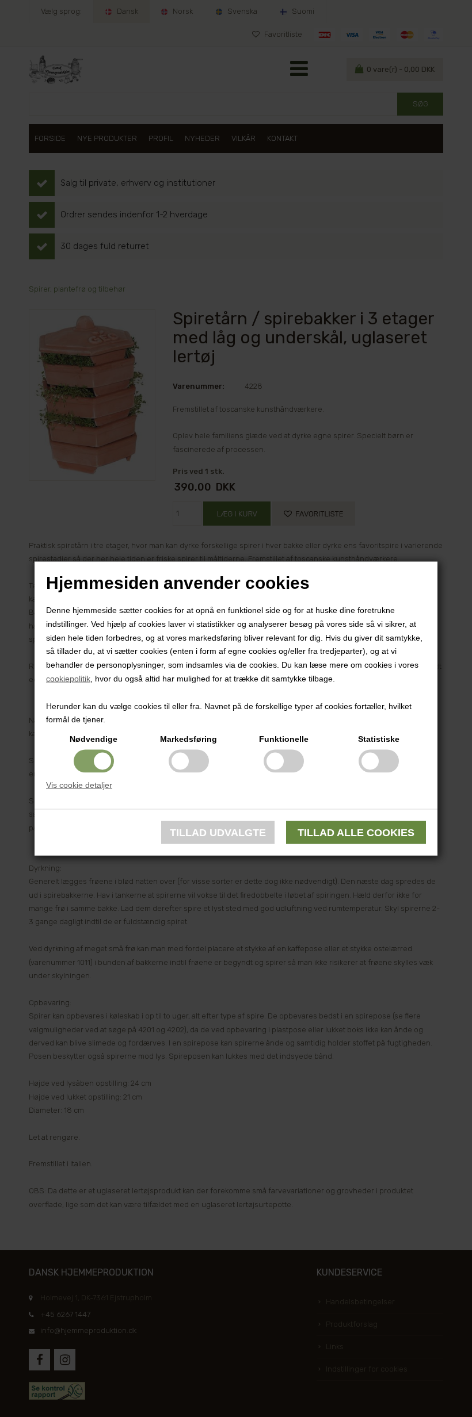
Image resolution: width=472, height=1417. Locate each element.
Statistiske (378, 739)
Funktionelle (284, 739)
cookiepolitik (68, 678)
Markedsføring (188, 739)
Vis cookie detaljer (79, 785)
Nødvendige (93, 739)
